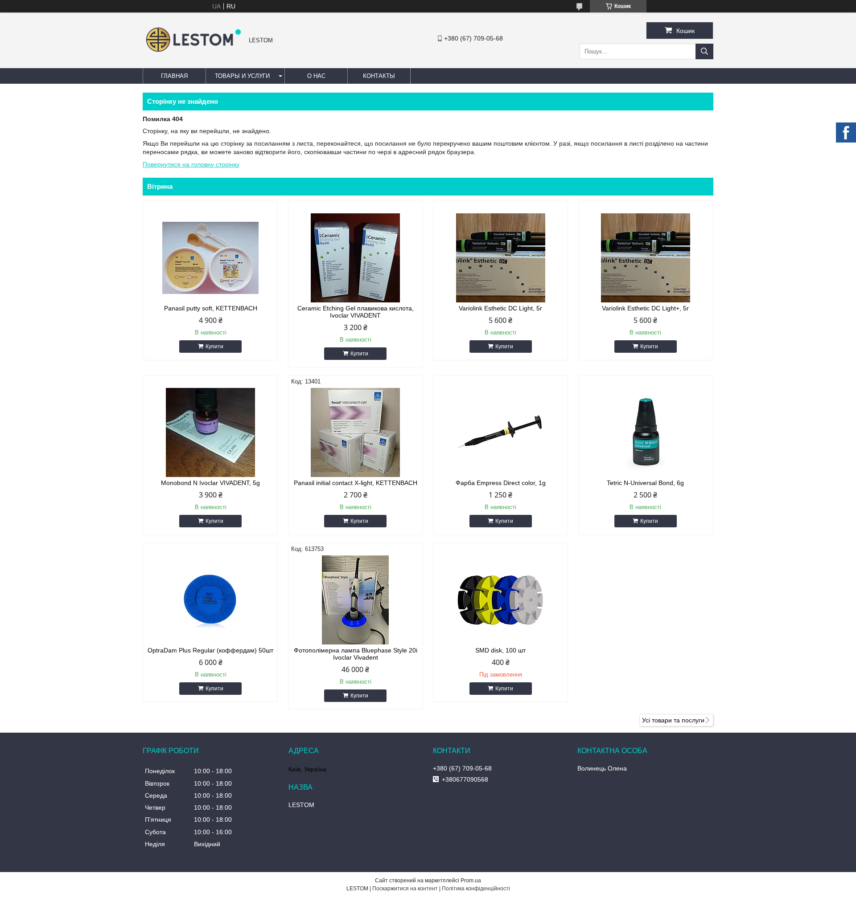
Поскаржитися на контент (405, 888)
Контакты (379, 76)
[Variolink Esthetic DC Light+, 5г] (645, 257)
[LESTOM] (193, 53)
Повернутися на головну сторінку (191, 164)
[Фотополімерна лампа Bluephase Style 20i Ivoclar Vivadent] (355, 599)
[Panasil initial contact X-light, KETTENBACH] (355, 432)
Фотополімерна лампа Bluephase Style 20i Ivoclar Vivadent (355, 654)
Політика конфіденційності (476, 888)
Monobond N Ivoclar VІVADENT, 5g (210, 482)
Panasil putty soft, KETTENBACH (210, 308)
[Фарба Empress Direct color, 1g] (500, 432)
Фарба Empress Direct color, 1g (501, 482)
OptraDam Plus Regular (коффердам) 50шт (210, 650)
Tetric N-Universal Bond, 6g (645, 482)
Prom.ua (471, 880)
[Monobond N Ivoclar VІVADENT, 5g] (210, 432)
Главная (174, 76)
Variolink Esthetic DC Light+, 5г (645, 308)
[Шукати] (704, 51)
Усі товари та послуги (673, 720)
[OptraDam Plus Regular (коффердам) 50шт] (210, 599)
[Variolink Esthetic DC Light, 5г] (500, 257)
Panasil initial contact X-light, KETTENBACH (355, 482)
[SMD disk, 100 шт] (500, 599)
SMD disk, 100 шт (500, 650)
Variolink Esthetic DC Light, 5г (500, 308)
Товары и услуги (242, 76)
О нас (316, 76)
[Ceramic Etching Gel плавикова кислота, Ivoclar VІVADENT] (355, 257)
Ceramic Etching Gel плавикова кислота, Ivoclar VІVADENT (355, 312)
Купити (214, 346)
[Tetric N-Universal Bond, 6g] (645, 432)
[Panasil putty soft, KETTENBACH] (210, 257)
